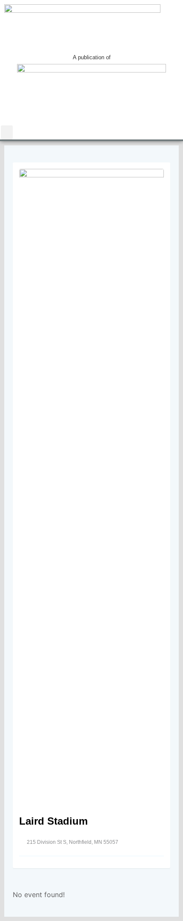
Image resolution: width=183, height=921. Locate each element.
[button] (7, 132)
